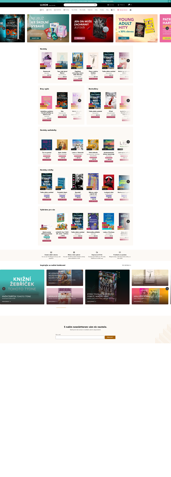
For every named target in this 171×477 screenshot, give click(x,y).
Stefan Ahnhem (124, 235)
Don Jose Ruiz (93, 155)
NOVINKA (43, 68)
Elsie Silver (46, 73)
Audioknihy (58, 9)
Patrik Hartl (46, 116)
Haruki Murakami (93, 195)
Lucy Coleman (109, 233)
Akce (114, 9)
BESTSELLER (43, 66)
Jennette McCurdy (124, 74)
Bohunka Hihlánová (124, 154)
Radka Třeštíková (75, 114)
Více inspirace (126, 265)
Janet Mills (97, 154)
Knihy (43, 9)
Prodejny (102, 9)
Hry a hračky (74, 9)
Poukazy (67, 9)
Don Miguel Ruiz (90, 154)
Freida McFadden (111, 113)
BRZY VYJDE (43, 108)
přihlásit (110, 337)
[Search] (95, 5)
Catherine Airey (77, 194)
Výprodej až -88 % (107, 228)
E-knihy (50, 9)
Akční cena (105, 227)
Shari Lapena (109, 73)
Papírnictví (90, 9)
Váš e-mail (58, 334)
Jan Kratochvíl (124, 194)
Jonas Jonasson (77, 76)
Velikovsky (82, 114)
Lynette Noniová (108, 194)
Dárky (96, 9)
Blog (107, 9)
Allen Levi (93, 74)
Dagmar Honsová (47, 154)
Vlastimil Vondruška (62, 154)
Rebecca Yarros (62, 194)
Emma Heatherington (77, 154)
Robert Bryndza (62, 113)
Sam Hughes (108, 155)
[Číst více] (48, 28)
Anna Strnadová (62, 74)
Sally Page (93, 233)
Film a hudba (82, 9)
